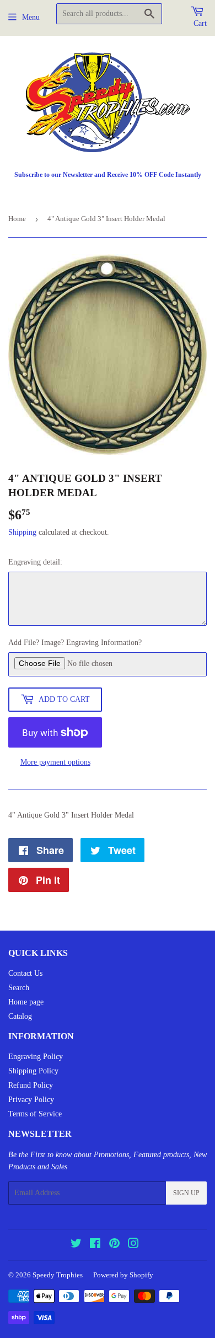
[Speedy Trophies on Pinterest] (114, 1245)
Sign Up (186, 1193)
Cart (200, 23)
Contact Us (25, 973)
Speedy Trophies (58, 1275)
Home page (26, 1002)
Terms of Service (35, 1114)
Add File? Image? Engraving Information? (75, 642)
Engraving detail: (35, 562)
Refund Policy (30, 1085)
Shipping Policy (33, 1071)
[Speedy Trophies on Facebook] (95, 1245)
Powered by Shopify (123, 1275)
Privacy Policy (31, 1099)
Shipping (22, 532)
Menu (31, 17)
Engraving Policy (35, 1056)
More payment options (55, 762)
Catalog (20, 1016)
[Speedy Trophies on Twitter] (76, 1245)
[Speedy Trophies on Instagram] (133, 1245)
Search (18, 988)
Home (17, 218)
